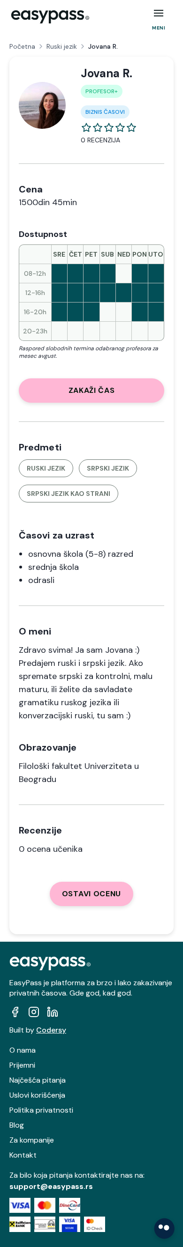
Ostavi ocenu (91, 894)
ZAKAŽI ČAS (92, 390)
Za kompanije (31, 1140)
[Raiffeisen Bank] (19, 1224)
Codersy (51, 1030)
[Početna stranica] (50, 16)
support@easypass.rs (51, 1186)
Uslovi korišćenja (37, 1095)
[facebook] (15, 1012)
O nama (22, 1050)
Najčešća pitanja (37, 1080)
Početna (22, 46)
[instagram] (33, 1012)
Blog (16, 1125)
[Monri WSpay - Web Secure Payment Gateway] (44, 1224)
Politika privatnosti (41, 1110)
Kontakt (23, 1155)
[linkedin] (52, 1012)
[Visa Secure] (69, 1224)
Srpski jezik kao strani (68, 493)
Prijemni (22, 1065)
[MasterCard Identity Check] (94, 1224)
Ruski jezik (61, 46)
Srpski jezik (108, 468)
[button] (158, 13)
